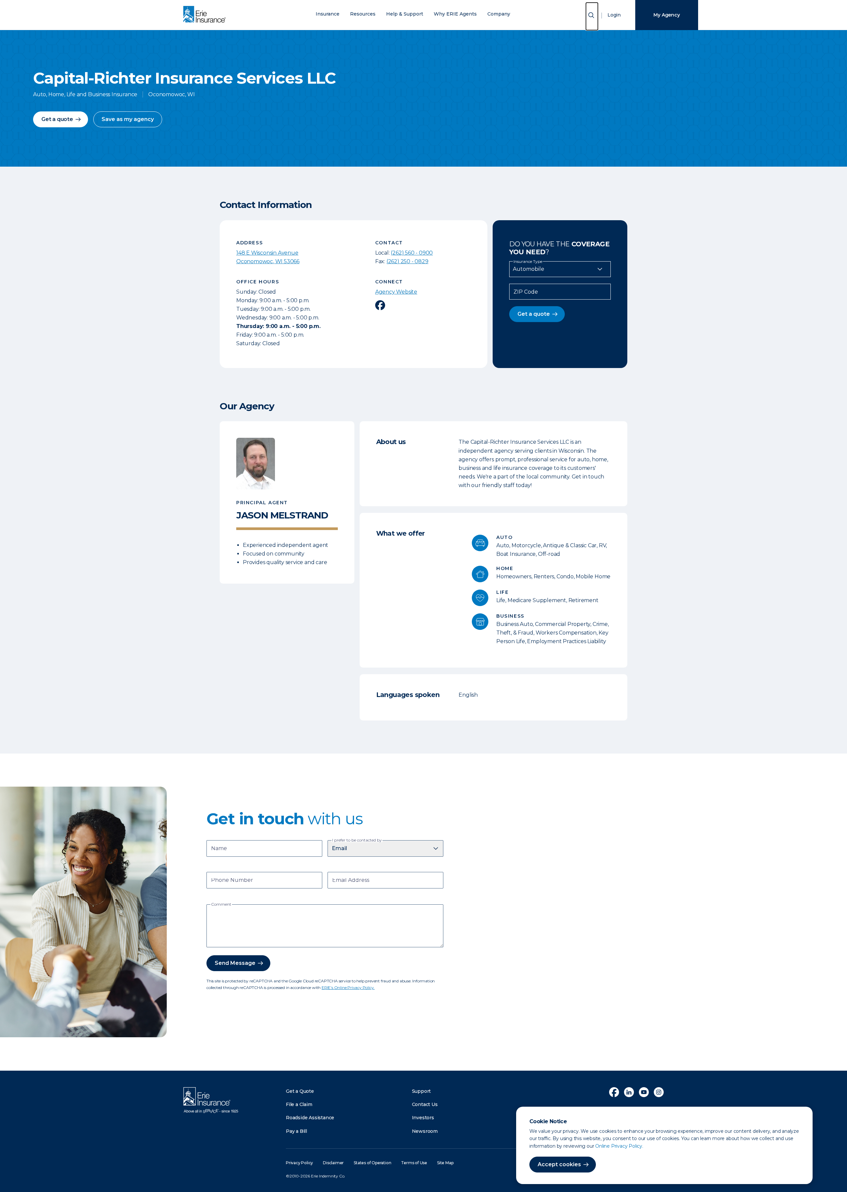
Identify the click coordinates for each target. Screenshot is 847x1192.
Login (614, 15)
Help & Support (404, 14)
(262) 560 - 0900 (412, 253)
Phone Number (232, 880)
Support (421, 1091)
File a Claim (299, 1104)
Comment (221, 904)
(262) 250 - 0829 (407, 261)
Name (219, 848)
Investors (423, 1118)
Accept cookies (559, 1164)
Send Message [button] (235, 963)
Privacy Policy (299, 1162)
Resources (363, 14)
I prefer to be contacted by (357, 840)
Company (498, 14)
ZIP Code (525, 292)
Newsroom (425, 1131)
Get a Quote (300, 1091)
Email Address (350, 880)
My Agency (666, 15)
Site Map (445, 1162)
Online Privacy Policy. (619, 1146)
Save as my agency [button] (128, 119)
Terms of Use (414, 1162)
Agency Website (396, 292)
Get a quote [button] (57, 119)
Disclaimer (333, 1162)
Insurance (327, 14)
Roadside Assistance (310, 1118)
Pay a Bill (296, 1131)
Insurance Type (527, 262)
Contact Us (425, 1104)
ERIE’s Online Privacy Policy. (348, 987)
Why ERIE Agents (455, 14)
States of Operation (372, 1162)
